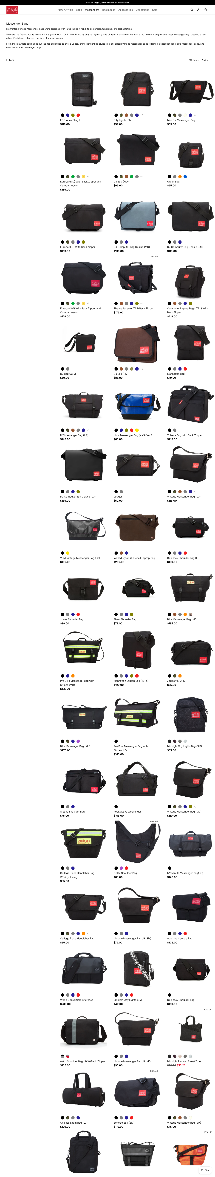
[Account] (198, 9)
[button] (205, 60)
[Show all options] (141, 115)
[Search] (191, 9)
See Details (124, 2)
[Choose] (102, 107)
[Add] (156, 733)
